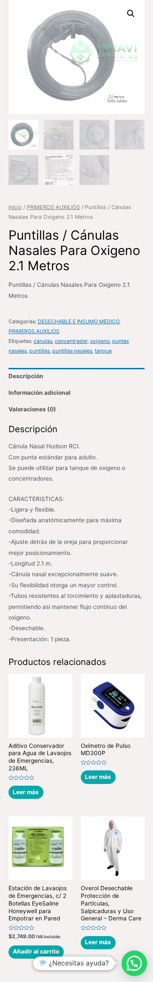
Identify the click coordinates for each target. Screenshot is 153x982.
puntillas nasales (72, 351)
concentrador (71, 341)
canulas (43, 341)
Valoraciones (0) (32, 409)
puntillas (39, 351)
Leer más (26, 792)
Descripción (25, 376)
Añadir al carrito (36, 951)
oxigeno (100, 341)
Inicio (15, 207)
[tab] (76, 376)
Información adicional (39, 392)
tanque (103, 351)
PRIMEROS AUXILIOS (53, 207)
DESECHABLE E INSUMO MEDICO (78, 321)
